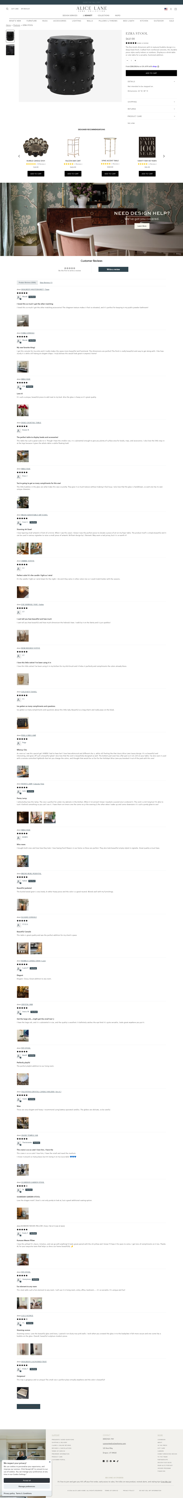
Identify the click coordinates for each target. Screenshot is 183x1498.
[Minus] (127, 60)
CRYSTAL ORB (27, 1004)
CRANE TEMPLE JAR (29, 1135)
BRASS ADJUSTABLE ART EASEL (34, 515)
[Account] (171, 9)
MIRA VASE (25, 379)
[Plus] (135, 60)
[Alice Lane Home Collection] (92, 9)
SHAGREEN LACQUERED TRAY (34, 1362)
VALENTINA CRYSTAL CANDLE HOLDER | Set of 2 (41, 1092)
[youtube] (114, 1461)
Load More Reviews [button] (28, 1406)
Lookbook (161, 1439)
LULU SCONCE (27, 1316)
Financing (161, 1471)
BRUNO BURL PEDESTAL (31, 874)
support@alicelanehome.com (114, 1443)
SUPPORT (56, 1435)
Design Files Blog (165, 1462)
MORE (160, 1435)
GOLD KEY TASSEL (29, 692)
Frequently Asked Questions (63, 1439)
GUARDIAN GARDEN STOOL (32, 1182)
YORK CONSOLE (27, 333)
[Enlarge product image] (70, 66)
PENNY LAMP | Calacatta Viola (32, 784)
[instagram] (107, 1461)
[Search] (7, 8)
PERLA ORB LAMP (28, 735)
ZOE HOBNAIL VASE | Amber (32, 604)
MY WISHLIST (25, 9)
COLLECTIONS (103, 15)
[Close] (50, 1462)
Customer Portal (58, 1459)
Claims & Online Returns (61, 1445)
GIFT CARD (15, 9)
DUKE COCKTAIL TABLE (31, 423)
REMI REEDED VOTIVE (30, 648)
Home (8, 25)
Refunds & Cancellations (61, 1448)
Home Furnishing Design (167, 1454)
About (160, 1442)
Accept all (27, 1480)
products (16, 25)
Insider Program (164, 1468)
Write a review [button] (113, 269)
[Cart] (175, 9)
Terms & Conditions (24, 1493)
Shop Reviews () (46, 283)
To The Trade (163, 1457)
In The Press (162, 1445)
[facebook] (104, 1461)
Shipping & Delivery (59, 1442)
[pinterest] (111, 1461)
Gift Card (161, 1448)
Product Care (57, 1457)
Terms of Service (58, 1451)
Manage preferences (27, 1486)
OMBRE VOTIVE (27, 561)
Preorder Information (60, 1454)
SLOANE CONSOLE (29, 917)
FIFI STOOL (26, 1048)
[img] (22, 293)
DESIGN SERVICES (70, 15)
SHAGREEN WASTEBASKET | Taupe (35, 289)
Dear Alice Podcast (165, 1465)
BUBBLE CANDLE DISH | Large (33, 961)
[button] (131, 43)
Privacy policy (9, 1493)
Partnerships (163, 1459)
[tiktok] (118, 1461)
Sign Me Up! (166, 1481)
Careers (161, 1451)
